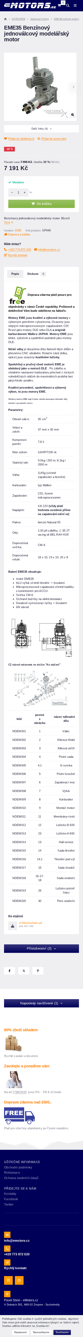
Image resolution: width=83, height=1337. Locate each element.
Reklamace (12, 1172)
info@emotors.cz (49, 249)
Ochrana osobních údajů (21, 1178)
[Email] (7, 1235)
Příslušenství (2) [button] (39, 948)
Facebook (11, 1199)
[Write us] (7, 1262)
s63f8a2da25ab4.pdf (30, 924)
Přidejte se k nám (20, 1188)
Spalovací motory (39, 19)
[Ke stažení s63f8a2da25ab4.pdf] (12, 926)
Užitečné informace (22, 1162)
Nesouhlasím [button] (41, 1332)
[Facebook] (8, 1280)
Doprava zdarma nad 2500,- (28, 1102)
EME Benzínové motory (66, 19)
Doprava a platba (19, 234)
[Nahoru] (26, 193)
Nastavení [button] (20, 1332)
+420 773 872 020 (19, 249)
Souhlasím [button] (62, 1332)
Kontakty (10, 1193)
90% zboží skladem (21, 1030)
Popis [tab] (15, 273)
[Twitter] (19, 1280)
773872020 (19, 1092)
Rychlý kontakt (17, 255)
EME (18, 230)
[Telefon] (7, 1249)
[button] (73, 86)
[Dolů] (11, 193)
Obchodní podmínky (18, 1167)
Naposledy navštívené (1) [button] (39, 1003)
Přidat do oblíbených (21, 138)
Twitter (8, 1204)
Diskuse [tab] (35, 273)
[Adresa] (7, 1294)
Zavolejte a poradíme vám (26, 1066)
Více (7, 222)
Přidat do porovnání (53, 138)
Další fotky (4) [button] (39, 128)
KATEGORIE (18, 19)
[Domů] (30, 5)
